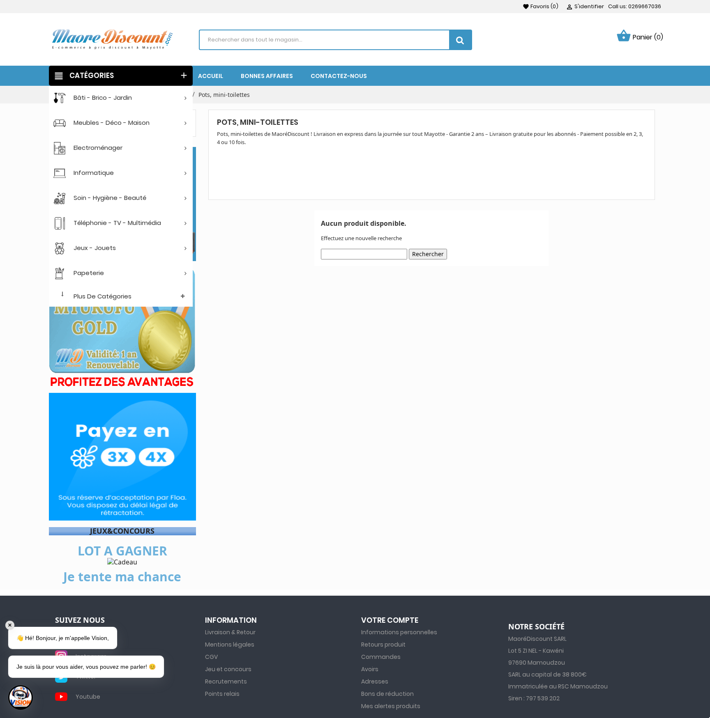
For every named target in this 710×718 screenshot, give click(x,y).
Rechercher (428, 254)
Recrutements (226, 681)
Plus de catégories (102, 296)
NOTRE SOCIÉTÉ (536, 627)
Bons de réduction (387, 694)
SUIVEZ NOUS (80, 620)
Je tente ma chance (122, 576)
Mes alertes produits (390, 706)
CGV (211, 657)
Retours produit (383, 644)
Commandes (381, 657)
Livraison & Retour (230, 632)
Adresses (374, 681)
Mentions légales (229, 644)
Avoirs (369, 669)
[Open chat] (20, 697)
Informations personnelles (399, 632)
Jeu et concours (228, 669)
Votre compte (389, 620)
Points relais (222, 694)
